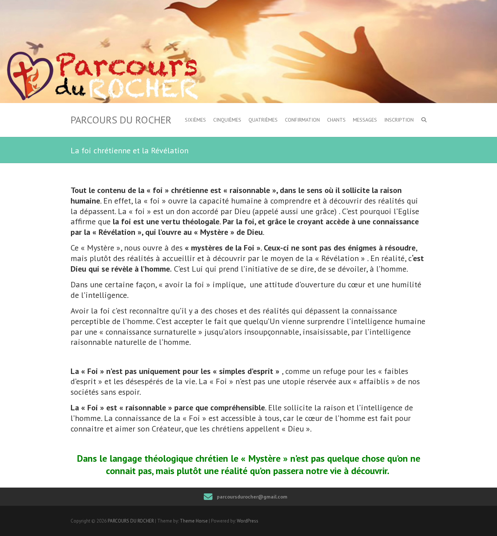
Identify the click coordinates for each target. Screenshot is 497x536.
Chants (336, 120)
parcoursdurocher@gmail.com (252, 496)
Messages (365, 120)
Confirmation (302, 120)
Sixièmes (195, 120)
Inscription (399, 120)
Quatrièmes (263, 120)
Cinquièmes (227, 120)
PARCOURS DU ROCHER (121, 119)
